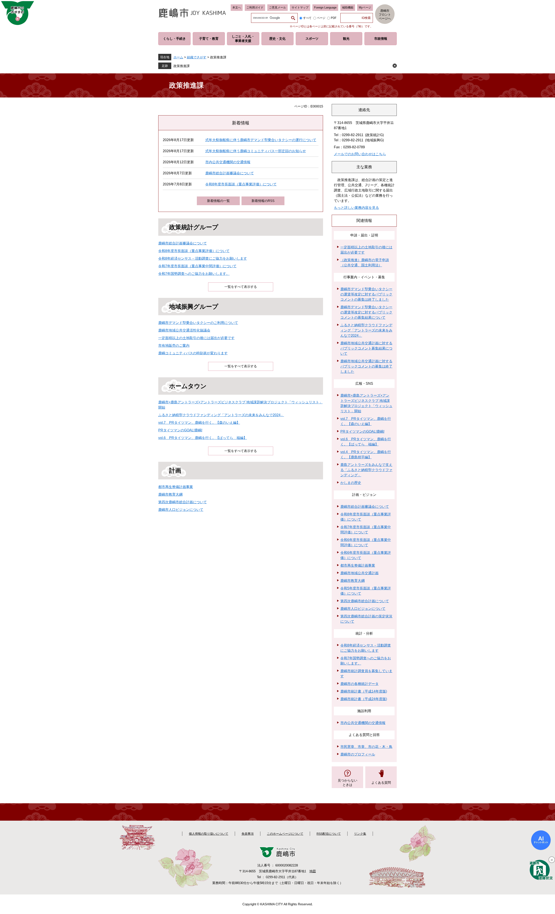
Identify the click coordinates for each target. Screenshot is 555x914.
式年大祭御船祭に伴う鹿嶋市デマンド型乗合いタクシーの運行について (260, 140)
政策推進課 (181, 66)
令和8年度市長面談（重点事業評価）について (241, 184)
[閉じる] (551, 859)
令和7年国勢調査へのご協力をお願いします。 (194, 274)
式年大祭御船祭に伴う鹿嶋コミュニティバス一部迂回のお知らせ (255, 151)
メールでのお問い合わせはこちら (360, 154)
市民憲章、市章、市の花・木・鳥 (366, 747)
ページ (321, 18)
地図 (312, 871)
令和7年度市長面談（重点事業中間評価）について (197, 266)
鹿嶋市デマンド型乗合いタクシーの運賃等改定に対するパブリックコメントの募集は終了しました (366, 294)
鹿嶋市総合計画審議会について (229, 173)
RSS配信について (329, 833)
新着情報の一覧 (218, 201)
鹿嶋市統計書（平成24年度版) (363, 699)
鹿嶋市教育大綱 (170, 494)
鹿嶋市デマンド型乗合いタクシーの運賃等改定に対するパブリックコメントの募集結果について (366, 312)
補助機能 (347, 7)
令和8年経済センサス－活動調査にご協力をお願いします (202, 258)
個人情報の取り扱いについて (208, 833)
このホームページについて (285, 833)
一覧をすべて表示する (240, 287)
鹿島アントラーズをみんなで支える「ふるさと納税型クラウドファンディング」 (366, 470)
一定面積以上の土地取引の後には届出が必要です (196, 338)
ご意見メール (277, 7)
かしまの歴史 (350, 483)
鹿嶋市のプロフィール (357, 754)
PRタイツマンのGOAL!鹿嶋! (180, 430)
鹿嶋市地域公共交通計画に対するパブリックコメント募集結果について (366, 348)
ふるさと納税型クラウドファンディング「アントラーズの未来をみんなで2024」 (221, 415)
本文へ (236, 7)
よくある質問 (381, 782)
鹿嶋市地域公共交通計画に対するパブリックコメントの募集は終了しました (366, 366)
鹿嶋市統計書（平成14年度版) (363, 691)
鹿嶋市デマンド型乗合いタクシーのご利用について (198, 323)
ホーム (178, 57)
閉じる (395, 66)
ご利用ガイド (254, 7)
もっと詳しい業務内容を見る (356, 208)
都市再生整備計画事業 (175, 487)
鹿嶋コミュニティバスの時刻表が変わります (193, 353)
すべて (307, 18)
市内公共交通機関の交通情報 (227, 162)
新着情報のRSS (262, 201)
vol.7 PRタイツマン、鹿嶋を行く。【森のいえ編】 (199, 422)
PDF (333, 18)
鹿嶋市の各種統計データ (359, 684)
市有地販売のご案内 (173, 345)
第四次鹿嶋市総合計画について (182, 502)
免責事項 (248, 833)
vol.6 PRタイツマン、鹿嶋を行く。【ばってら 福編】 (202, 438)
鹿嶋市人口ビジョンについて (180, 509)
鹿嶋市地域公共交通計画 (359, 573)
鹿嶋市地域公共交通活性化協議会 (184, 330)
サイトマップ (300, 7)
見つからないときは (347, 783)
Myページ (365, 7)
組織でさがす (196, 57)
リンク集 (360, 833)
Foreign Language (325, 7)
